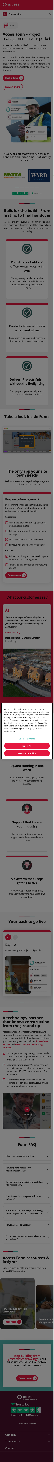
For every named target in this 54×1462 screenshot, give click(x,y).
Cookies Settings (26, 739)
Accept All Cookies (26, 753)
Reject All (26, 746)
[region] (26, 731)
